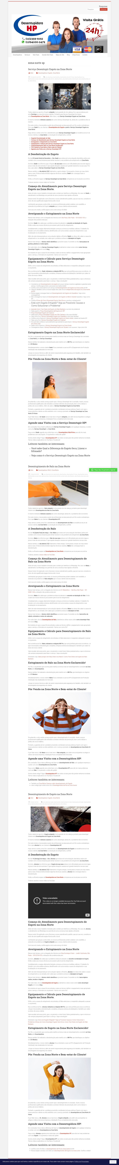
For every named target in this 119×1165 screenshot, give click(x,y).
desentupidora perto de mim (47, 79)
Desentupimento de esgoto (49, 284)
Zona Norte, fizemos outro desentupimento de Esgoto (55, 783)
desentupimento (58, 79)
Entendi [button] (113, 1162)
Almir (31, 73)
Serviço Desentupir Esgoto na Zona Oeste (58, 325)
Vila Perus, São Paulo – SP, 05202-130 (73, 217)
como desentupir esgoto (48, 802)
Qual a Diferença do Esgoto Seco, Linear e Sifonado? (59, 450)
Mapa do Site (60, 55)
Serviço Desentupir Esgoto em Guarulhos (54, 316)
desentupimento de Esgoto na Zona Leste (67, 1150)
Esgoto (50, 73)
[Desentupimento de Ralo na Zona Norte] (58, 481)
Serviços (27, 55)
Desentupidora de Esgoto (78, 802)
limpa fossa (76, 55)
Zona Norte (56, 73)
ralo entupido (75, 79)
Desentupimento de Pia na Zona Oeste (65, 785)
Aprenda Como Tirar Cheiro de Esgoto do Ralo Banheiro (48, 309)
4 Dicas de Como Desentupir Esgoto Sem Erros (50, 300)
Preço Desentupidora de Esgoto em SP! (52, 311)
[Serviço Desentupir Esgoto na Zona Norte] (65, 84)
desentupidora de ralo (83, 474)
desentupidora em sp (79, 77)
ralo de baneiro (71, 476)
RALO (49, 470)
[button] (103, 470)
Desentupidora (17, 55)
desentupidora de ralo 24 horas (67, 77)
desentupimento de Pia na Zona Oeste (58, 1149)
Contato (84, 55)
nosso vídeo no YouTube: (47, 555)
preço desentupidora (67, 79)
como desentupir (49, 77)
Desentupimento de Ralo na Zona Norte (49, 466)
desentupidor (56, 474)
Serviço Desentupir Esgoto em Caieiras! (53, 320)
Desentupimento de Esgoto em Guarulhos (65, 293)
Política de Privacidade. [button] (81, 1161)
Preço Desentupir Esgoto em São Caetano (52, 314)
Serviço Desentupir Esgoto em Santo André (60, 318)
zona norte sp (33, 80)
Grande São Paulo (47, 55)
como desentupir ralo (48, 474)
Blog (68, 55)
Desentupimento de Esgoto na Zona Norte (50, 794)
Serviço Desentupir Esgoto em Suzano (56, 327)
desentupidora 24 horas (72, 474)
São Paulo (36, 55)
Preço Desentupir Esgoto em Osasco (42, 313)
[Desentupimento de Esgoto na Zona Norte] (61, 807)
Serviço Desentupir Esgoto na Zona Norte (50, 69)
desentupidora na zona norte (34, 79)
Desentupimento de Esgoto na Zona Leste (70, 288)
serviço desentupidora (84, 79)
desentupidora (56, 77)
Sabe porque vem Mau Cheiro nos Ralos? (50, 657)
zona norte (83, 476)
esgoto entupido (56, 804)
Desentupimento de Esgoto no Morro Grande (62, 297)
